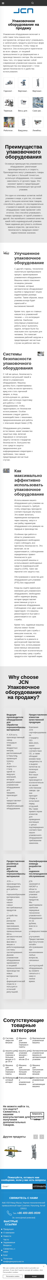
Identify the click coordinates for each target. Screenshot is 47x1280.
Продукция (8, 1229)
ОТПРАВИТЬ (39, 1186)
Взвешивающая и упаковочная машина (24, 1081)
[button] (35, 1137)
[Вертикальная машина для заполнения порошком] (34, 1152)
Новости (7, 1236)
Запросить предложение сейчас (37, 1116)
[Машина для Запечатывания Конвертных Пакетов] (13, 1152)
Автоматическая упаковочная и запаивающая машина (38, 1082)
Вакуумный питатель (28, 130)
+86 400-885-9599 (28, 1213)
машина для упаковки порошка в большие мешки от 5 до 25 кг (10, 1056)
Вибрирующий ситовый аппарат (11, 1080)
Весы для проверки (27, 111)
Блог (5, 1255)
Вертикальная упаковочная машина (38, 1040)
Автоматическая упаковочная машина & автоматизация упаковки (38, 1055)
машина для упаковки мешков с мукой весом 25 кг (24, 1055)
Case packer (38, 111)
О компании (8, 1233)
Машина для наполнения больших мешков (24, 1069)
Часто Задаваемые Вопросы (9, 1242)
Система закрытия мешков (9, 1040)
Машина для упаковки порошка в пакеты (23, 1042)
